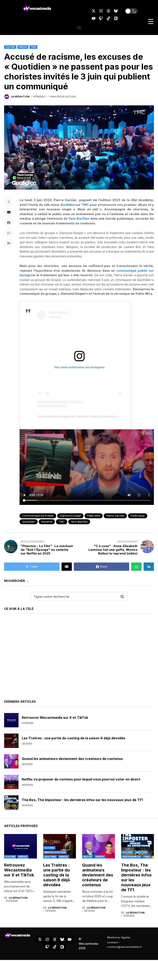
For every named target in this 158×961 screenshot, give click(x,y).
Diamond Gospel (70, 515)
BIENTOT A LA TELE (55, 852)
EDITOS (88, 856)
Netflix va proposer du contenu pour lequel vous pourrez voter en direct (81, 779)
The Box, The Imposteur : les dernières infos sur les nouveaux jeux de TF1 (82, 800)
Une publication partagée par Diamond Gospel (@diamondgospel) (80, 416)
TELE (33, 47)
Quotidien (67, 205)
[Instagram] (101, 11)
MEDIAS (23, 47)
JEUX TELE (50, 856)
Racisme (46, 521)
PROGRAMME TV (131, 856)
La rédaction (20, 96)
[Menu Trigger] (151, 21)
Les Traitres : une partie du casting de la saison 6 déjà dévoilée (73, 738)
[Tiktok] (108, 18)
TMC (85, 205)
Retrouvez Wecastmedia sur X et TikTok (55, 717)
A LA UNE (10, 47)
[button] (131, 11)
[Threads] (108, 11)
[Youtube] (93, 18)
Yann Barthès (79, 218)
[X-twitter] (93, 11)
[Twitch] (101, 18)
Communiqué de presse (37, 515)
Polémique (138, 515)
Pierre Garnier (115, 515)
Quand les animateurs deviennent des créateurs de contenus (72, 759)
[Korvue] (116, 18)
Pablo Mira (93, 515)
